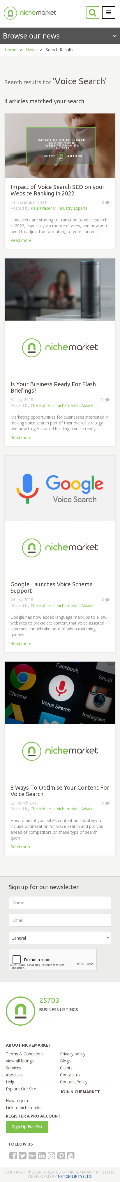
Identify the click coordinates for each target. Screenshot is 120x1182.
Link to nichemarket (24, 1107)
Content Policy (73, 1082)
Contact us (70, 1075)
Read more (20, 240)
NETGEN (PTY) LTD (75, 1176)
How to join (17, 1100)
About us (14, 1075)
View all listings (20, 1061)
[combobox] (60, 937)
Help (10, 1082)
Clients (66, 1068)
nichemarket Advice (75, 405)
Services (13, 1068)
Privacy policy (72, 1054)
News (31, 50)
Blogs (65, 1061)
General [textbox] (18, 938)
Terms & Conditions (25, 1054)
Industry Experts (72, 208)
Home (10, 50)
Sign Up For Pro (27, 1126)
